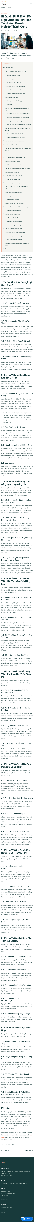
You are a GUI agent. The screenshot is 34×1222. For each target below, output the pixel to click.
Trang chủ (3, 7)
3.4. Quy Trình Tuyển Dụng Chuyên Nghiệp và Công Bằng (18, 124)
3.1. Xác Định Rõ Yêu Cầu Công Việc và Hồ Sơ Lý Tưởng (17, 113)
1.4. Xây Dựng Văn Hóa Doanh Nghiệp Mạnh (15, 86)
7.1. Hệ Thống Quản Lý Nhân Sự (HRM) (13, 192)
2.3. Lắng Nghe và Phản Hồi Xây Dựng (13, 101)
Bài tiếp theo (28, 1150)
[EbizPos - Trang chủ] (4, 3)
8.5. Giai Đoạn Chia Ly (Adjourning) (13, 225)
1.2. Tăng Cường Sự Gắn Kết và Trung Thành (15, 79)
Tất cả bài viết (6, 1150)
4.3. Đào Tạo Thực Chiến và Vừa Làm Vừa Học (15, 141)
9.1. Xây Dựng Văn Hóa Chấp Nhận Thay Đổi (15, 232)
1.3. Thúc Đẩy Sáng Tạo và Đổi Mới (13, 82)
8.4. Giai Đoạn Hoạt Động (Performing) (13, 221)
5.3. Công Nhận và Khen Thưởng (12, 161)
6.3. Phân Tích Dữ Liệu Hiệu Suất (12, 179)
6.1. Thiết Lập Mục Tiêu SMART (12, 172)
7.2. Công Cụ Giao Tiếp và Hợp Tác (13, 196)
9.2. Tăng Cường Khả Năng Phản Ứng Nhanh (15, 236)
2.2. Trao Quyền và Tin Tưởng (11, 97)
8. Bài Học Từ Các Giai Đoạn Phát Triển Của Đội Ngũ (16, 206)
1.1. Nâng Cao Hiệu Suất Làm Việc (12, 75)
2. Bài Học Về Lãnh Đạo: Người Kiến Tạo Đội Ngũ (16, 90)
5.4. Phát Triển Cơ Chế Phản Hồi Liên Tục (14, 164)
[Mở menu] (31, 3)
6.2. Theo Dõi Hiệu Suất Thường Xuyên (13, 175)
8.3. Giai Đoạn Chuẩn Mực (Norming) (13, 217)
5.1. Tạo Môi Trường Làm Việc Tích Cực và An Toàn (16, 154)
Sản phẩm (3, 1212)
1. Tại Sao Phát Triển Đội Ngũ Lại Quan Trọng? (15, 71)
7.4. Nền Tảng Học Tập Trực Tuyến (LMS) (14, 203)
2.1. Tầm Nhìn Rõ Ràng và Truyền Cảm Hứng (15, 93)
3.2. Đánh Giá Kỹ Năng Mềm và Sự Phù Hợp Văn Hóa (17, 117)
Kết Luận (7, 248)
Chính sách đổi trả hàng (6, 1207)
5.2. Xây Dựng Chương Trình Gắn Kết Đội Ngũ (15, 157)
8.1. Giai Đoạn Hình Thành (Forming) (13, 210)
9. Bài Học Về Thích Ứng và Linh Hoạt (13, 228)
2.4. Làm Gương (8, 104)
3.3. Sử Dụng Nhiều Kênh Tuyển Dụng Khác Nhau (16, 121)
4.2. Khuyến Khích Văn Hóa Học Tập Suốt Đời (15, 137)
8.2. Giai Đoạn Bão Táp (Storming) (12, 214)
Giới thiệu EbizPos (5, 1210)
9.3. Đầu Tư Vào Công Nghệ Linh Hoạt (13, 239)
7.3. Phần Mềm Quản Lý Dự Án (12, 199)
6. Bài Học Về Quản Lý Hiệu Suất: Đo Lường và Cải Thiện (17, 168)
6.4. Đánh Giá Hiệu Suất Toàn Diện (12, 183)
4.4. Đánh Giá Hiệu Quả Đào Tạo (12, 144)
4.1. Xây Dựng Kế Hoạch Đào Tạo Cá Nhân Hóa (15, 133)
